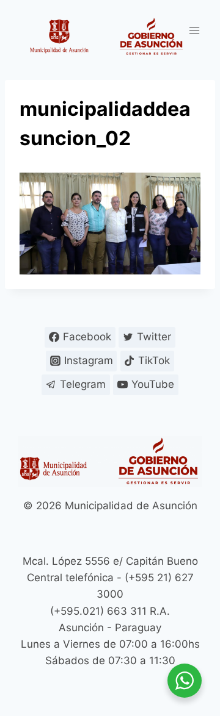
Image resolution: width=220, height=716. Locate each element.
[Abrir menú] (194, 30)
